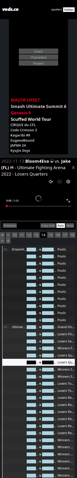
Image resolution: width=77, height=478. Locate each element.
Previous (10, 225)
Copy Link (48, 225)
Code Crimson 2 (23, 130)
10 (15, 234)
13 (36, 234)
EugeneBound (22, 140)
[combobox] (38, 51)
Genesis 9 (21, 113)
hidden (69, 10)
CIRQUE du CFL (23, 124)
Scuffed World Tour (31, 119)
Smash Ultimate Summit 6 (38, 106)
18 (72, 234)
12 (29, 234)
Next (70, 225)
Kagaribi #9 (20, 135)
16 (58, 234)
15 (51, 234)
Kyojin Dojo (20, 150)
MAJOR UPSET (25, 100)
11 (22, 234)
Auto (60, 225)
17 (65, 234)
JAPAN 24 (18, 145)
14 (43, 234)
